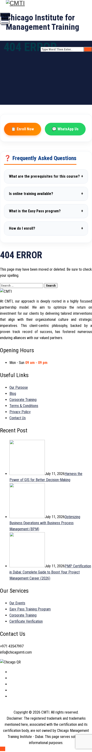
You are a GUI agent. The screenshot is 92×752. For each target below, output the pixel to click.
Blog (12, 393)
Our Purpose (18, 387)
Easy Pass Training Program (30, 609)
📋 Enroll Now (22, 129)
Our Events (17, 603)
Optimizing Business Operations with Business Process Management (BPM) (44, 523)
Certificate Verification (26, 621)
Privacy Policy (20, 412)
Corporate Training (23, 399)
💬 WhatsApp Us (65, 129)
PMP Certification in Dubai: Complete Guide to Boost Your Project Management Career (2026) (50, 572)
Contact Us (17, 418)
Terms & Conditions (23, 406)
